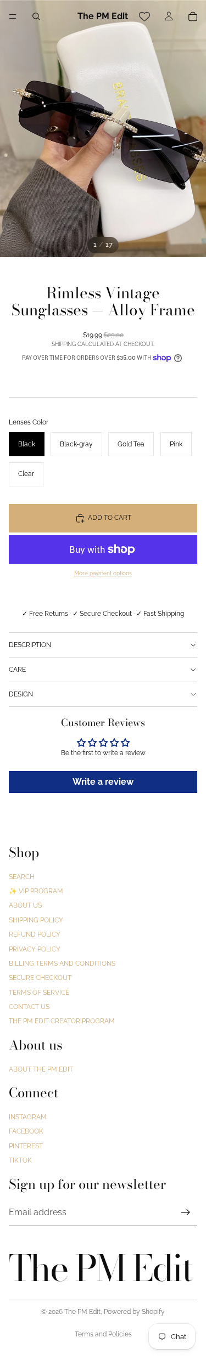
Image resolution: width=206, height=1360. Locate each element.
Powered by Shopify (134, 1312)
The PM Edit (82, 1312)
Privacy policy (34, 949)
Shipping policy (36, 920)
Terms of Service (39, 992)
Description (30, 645)
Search (22, 876)
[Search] (36, 16)
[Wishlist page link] (144, 16)
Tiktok (20, 1160)
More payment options (103, 573)
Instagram (28, 1117)
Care (17, 669)
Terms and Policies (103, 1334)
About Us (25, 905)
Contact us (29, 1007)
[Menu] (12, 16)
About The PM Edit (41, 1069)
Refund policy (34, 934)
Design (21, 694)
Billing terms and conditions (62, 963)
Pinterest (26, 1145)
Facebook (26, 1131)
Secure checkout (40, 978)
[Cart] (193, 16)
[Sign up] (185, 1211)
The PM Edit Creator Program (62, 1021)
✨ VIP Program (36, 891)
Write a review (103, 782)
